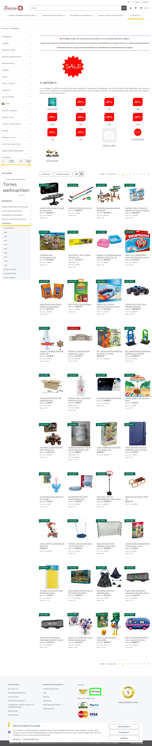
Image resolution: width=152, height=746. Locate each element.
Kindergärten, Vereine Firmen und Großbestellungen (21, 706)
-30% (81, 124)
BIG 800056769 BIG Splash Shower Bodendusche (78, 498)
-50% (81, 109)
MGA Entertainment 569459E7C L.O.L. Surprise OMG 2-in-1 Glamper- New (137, 638)
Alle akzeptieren (124, 726)
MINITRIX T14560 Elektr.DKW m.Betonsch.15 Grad (79, 352)
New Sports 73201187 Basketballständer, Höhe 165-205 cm (109, 498)
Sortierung (46, 174)
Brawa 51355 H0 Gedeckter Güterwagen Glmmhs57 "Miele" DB (51, 638)
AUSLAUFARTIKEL (137, 139)
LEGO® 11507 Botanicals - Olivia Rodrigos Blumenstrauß (80, 638)
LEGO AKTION (52, 109)
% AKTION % (6, 223)
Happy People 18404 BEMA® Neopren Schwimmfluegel (50, 305)
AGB (44, 693)
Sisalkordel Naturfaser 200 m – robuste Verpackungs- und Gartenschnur (79, 448)
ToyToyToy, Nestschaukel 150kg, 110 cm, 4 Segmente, (80, 545)
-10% (81, 139)
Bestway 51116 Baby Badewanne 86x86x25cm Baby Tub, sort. (109, 256)
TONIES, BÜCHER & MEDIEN (12, 211)
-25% (109, 124)
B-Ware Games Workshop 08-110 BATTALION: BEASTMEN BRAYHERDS (80, 592)
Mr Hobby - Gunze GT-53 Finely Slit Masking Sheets (51, 592)
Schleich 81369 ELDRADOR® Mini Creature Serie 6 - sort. (137, 545)
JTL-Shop (140, 743)
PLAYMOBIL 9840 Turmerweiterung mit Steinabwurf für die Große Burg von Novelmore (51, 256)
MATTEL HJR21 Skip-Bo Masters (79, 304)
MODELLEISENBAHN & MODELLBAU (15, 207)
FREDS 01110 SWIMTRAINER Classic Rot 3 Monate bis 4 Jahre (137, 256)
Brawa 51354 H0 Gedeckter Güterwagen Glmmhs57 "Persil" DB (137, 592)
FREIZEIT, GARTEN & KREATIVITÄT (14, 219)
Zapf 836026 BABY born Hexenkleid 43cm (105, 592)
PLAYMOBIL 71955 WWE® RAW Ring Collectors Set (51, 448)
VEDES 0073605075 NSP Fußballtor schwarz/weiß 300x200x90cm (106, 545)
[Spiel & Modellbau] (13, 8)
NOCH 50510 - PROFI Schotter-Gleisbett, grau (79, 256)
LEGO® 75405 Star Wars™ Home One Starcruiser (52, 209)
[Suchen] (124, 8)
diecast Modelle (52, 161)
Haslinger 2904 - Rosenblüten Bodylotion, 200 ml (79, 399)
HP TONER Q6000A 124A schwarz (109, 398)
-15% (52, 139)
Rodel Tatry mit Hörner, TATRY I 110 (137, 498)
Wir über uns (13, 689)
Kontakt (145, 2)
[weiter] (148, 174)
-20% (138, 124)
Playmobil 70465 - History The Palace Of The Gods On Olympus (137, 209)
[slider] (2, 164)
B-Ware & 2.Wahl (109, 145)
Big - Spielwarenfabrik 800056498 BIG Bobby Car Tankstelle (137, 352)
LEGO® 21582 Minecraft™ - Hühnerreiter (107, 638)
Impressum (17, 739)
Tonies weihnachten (16, 187)
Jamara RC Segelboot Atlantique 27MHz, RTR (52, 352)
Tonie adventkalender (15, 179)
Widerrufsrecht (48, 709)
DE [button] (129, 2)
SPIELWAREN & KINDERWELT (12, 215)
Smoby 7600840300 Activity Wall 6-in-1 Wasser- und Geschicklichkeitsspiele (109, 448)
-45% (109, 109)
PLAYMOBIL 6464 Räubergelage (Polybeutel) (108, 209)
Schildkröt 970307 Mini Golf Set (80, 208)
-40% (138, 109)
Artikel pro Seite (63, 174)
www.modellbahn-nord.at (128, 702)
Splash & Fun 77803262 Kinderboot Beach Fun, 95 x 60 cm (108, 305)
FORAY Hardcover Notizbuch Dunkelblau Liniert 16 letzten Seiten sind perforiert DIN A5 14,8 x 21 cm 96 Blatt (136, 448)
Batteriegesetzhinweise (51, 705)
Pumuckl (21, 195)
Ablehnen (124, 738)
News (137, 2)
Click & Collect (13, 697)
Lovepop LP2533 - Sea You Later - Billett (137, 399)
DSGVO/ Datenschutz (31, 739)
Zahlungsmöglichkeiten (17, 693)
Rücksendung (13, 715)
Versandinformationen (16, 701)
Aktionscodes (13, 711)
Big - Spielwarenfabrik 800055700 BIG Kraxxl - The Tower (109, 352)
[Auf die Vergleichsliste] (55, 185)
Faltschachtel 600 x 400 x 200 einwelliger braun (50, 399)
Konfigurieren (124, 732)
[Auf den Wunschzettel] (61, 185)
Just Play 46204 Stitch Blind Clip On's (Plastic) (51, 498)
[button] (130, 8)
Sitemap (46, 697)
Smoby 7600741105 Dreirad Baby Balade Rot (52, 545)
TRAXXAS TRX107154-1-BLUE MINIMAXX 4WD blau (135, 305)
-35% (52, 124)
